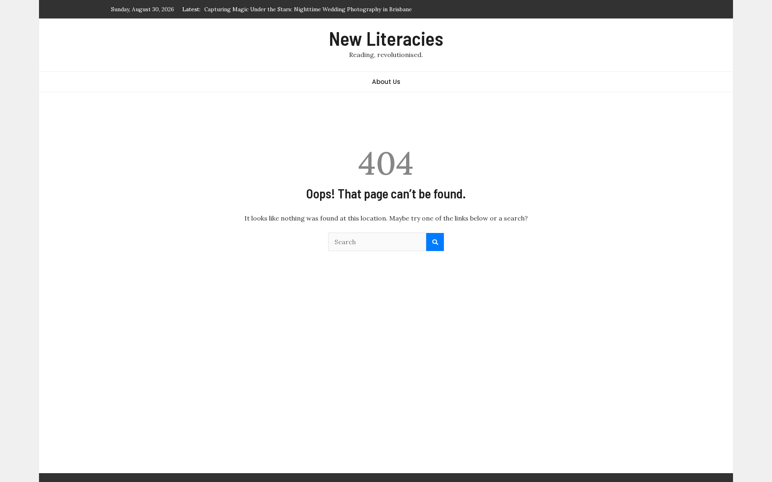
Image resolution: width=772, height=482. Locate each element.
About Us (386, 82)
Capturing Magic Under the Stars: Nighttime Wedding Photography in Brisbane (308, 9)
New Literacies (386, 38)
